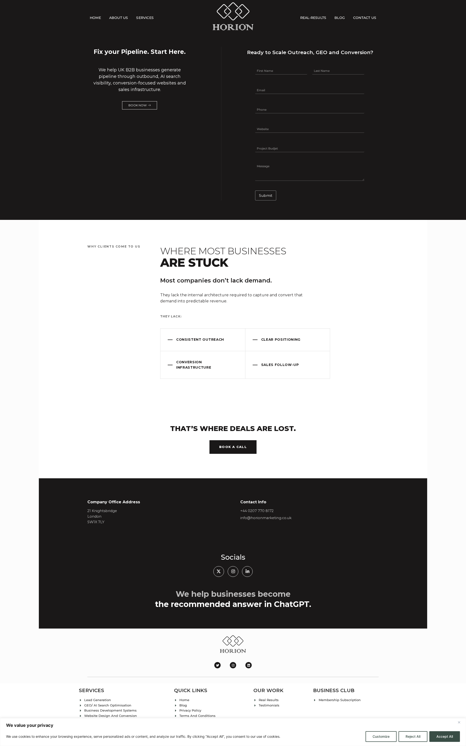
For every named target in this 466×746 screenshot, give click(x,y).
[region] (233, 732)
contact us (364, 18)
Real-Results (313, 18)
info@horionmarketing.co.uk (265, 518)
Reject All (413, 736)
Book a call (233, 447)
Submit (265, 195)
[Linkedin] (248, 665)
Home (95, 18)
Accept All (444, 736)
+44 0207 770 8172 (257, 511)
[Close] (461, 722)
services (145, 18)
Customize (381, 736)
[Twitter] (217, 665)
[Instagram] (233, 665)
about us (118, 18)
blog (339, 18)
